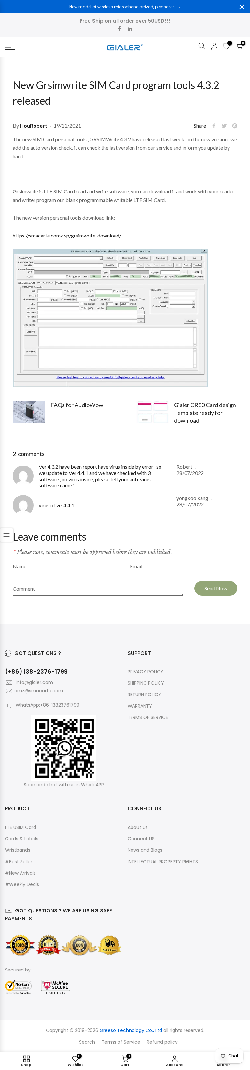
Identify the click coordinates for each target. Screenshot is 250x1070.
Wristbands (17, 850)
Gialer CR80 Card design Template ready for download (205, 412)
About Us (138, 827)
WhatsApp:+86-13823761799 (47, 705)
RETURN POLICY (144, 694)
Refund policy (162, 1042)
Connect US (141, 838)
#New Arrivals (20, 873)
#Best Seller (18, 861)
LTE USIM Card (20, 827)
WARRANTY (140, 706)
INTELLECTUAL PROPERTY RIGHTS (163, 861)
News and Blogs (145, 850)
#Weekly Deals (22, 884)
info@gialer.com (34, 682)
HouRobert (33, 125)
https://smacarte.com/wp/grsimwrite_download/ (67, 235)
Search (87, 1042)
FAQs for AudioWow (76, 404)
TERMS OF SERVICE (148, 717)
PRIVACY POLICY (145, 671)
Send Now (215, 588)
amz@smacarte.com (38, 690)
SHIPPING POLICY (146, 683)
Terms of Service (121, 1042)
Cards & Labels (21, 838)
